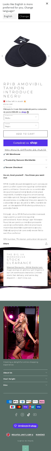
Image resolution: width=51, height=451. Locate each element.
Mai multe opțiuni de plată (25, 149)
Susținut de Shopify (25, 441)
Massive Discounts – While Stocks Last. (25, 267)
